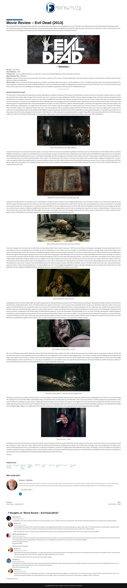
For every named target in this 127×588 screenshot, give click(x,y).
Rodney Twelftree (25, 480)
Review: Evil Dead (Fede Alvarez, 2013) (9, 466)
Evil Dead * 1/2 (51, 465)
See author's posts (26, 489)
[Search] (121, 17)
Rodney (16, 523)
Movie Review (9, 19)
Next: (115, 503)
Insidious (65, 465)
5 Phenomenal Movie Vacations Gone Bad (23, 467)
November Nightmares (17, 19)
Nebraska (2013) (24, 567)
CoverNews (72, 585)
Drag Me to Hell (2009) (59, 466)
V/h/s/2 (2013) (16, 465)
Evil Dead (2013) (43, 466)
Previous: (14, 503)
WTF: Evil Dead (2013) (73, 466)
